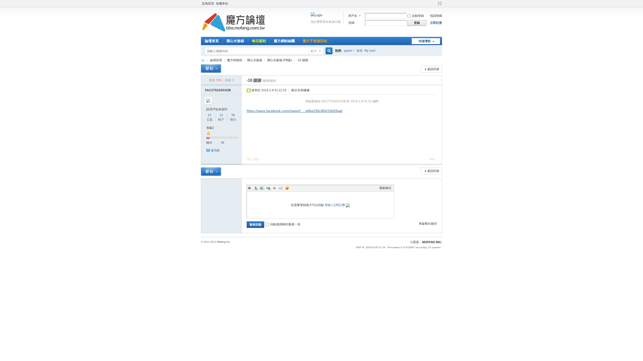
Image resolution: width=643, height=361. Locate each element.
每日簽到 (259, 41)
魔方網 (203, 60)
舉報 (432, 159)
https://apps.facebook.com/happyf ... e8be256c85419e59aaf (294, 111)
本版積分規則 (428, 223)
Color (255, 188)
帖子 (314, 51)
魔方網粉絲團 (284, 41)
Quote (274, 188)
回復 (256, 159)
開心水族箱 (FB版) (279, 60)
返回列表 (433, 69)
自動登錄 (418, 16)
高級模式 (385, 188)
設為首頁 (208, 3)
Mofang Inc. (224, 241)
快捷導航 (425, 41)
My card (369, 50)
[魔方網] (233, 34)
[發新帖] (211, 68)
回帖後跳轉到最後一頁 (285, 224)
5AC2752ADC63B (218, 90)
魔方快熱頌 (234, 60)
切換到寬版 (439, 3)
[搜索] (328, 51)
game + (349, 50)
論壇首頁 (212, 41)
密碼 (351, 23)
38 (233, 115)
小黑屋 (414, 242)
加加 (359, 50)
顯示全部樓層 (300, 90)
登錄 (328, 205)
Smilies (287, 188)
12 (209, 115)
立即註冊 (436, 23)
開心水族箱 (235, 41)
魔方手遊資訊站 (315, 41)
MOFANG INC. (432, 242)
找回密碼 (436, 16)
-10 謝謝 (302, 60)
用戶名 (352, 16)
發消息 (215, 150)
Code (280, 188)
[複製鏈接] (269, 80)
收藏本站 (222, 3)
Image (261, 188)
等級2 (210, 128)
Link (268, 188)
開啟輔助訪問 (435, 3)
